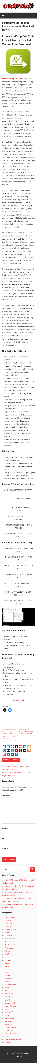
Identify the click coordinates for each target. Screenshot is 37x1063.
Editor (7, 957)
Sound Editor (9, 1015)
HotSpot (8, 966)
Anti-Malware (9, 923)
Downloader (9, 948)
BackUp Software (11, 929)
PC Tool (7, 988)
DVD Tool (8, 954)
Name (5, 828)
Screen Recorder (10, 1006)
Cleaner (7, 932)
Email (5, 838)
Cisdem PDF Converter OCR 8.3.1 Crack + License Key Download (9, 739)
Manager (8, 975)
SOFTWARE (9, 1012)
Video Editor (9, 1030)
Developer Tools (10, 945)
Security (7, 1009)
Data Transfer (10, 942)
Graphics (6, 760)
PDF (6, 991)
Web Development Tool (13, 1040)
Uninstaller (9, 1021)
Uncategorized (10, 1018)
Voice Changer (10, 1033)
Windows (15, 760)
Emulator (8, 960)
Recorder (8, 1000)
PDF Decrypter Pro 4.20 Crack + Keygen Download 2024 (9, 731)
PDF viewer (9, 994)
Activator (8, 920)
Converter (8, 936)
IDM (6, 969)
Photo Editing (9, 997)
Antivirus (8, 926)
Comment (6, 795)
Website (5, 848)
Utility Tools (9, 1024)
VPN (6, 1036)
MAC (6, 972)
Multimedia (9, 978)
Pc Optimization (10, 984)
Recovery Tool (10, 1003)
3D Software (9, 917)
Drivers (7, 951)
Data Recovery (10, 939)
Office (7, 981)
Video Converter (10, 1027)
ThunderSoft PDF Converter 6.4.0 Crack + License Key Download (25, 731)
